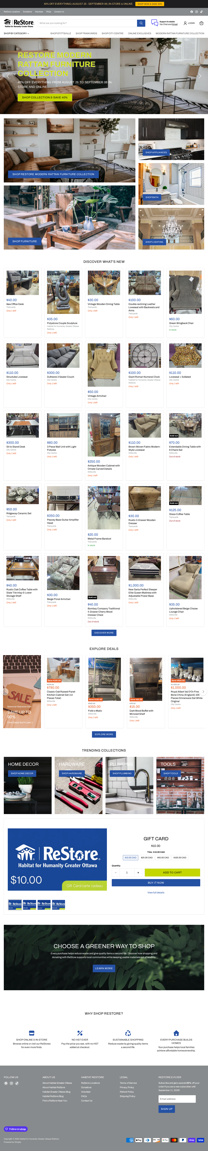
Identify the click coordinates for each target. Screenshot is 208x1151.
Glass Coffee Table (179, 514)
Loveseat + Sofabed (180, 377)
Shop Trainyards (86, 33)
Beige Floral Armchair (59, 599)
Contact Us (59, 12)
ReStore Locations (12, 12)
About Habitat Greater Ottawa (57, 1083)
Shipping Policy (127, 1096)
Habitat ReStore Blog (52, 1096)
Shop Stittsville (60, 33)
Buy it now (156, 882)
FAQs (48, 12)
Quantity (116, 866)
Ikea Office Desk (15, 304)
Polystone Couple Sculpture (62, 323)
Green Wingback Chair (181, 323)
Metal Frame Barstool (99, 538)
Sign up (167, 1109)
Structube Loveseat (17, 377)
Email (175, 24)
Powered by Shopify (12, 1142)
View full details (156, 892)
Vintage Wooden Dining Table (104, 304)
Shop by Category (15, 33)
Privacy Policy (127, 1087)
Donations (27, 12)
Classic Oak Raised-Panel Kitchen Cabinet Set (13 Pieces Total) (61, 694)
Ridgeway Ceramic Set (18, 513)
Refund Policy (127, 1092)
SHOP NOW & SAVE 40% (149, 4)
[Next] (203, 691)
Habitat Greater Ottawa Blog (56, 1092)
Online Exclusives (139, 33)
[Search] (141, 23)
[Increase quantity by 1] (138, 873)
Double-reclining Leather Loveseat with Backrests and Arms (144, 307)
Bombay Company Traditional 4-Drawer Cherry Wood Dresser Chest (104, 611)
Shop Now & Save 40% (39, 92)
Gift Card (156, 838)
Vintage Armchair (97, 396)
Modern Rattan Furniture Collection (180, 33)
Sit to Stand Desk (15, 446)
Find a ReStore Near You (54, 1100)
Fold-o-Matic (95, 710)
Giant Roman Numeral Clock (144, 377)
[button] (190, 23)
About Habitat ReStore (53, 1087)
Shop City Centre (112, 33)
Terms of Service (128, 1083)
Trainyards (11, 307)
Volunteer (39, 12)
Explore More (104, 734)
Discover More (104, 633)
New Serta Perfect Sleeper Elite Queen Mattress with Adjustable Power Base (143, 592)
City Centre (174, 326)
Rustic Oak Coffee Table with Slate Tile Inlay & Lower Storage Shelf (22, 592)
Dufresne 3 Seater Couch (60, 377)
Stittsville (92, 472)
